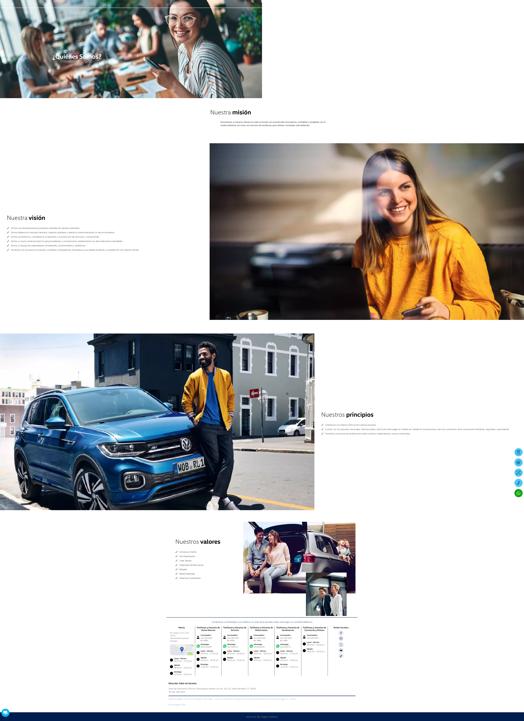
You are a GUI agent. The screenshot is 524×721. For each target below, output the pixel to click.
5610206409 (259, 645)
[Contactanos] (466, 4)
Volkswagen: (208, 699)
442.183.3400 (312, 638)
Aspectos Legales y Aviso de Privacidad (185, 699)
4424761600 (206, 645)
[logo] (326, 9)
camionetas (227, 699)
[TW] (341, 644)
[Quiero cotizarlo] (518, 452)
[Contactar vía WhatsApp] (518, 493)
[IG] (341, 639)
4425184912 (232, 645)
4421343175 (285, 645)
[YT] (341, 651)
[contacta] (182, 649)
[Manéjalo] (518, 462)
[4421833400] (518, 483)
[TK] (341, 656)
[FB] (341, 633)
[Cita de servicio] (518, 473)
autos (217, 699)
